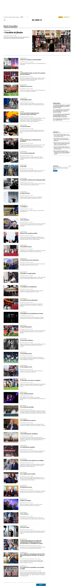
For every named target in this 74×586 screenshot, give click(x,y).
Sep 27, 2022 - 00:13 (37, 545)
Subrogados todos (26, 99)
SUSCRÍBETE (60, 17)
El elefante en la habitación (29, 286)
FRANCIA (21, 138)
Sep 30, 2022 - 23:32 (29, 529)
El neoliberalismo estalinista (29, 433)
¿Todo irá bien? (25, 193)
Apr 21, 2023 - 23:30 (12, 35)
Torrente (23, 166)
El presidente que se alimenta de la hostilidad (30, 140)
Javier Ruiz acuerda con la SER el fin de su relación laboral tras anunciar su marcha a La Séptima (61, 111)
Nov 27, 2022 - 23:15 (29, 409)
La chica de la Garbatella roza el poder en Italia (32, 568)
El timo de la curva (26, 487)
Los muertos (24, 514)
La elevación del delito (27, 407)
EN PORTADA (22, 111)
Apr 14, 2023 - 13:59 (29, 76)
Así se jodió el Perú (26, 367)
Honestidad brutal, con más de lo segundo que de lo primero (32, 74)
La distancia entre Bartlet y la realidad (32, 460)
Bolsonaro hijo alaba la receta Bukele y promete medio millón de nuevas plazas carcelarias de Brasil (61, 106)
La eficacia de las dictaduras (29, 300)
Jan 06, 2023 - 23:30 (29, 289)
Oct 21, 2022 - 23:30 (29, 489)
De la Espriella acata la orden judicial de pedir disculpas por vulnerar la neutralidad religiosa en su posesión (61, 115)
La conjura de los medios (28, 474)
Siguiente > (41, 584)
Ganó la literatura (26, 327)
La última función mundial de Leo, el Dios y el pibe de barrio (61, 119)
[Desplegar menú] (4, 20)
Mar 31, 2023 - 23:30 (29, 102)
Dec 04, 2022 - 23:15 (29, 382)
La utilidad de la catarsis (28, 420)
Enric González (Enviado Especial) (25, 545)
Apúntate (55, 170)
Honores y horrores (26, 86)
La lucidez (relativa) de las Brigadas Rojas (33, 180)
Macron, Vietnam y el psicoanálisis (31, 59)
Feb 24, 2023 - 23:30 (29, 195)
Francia (21, 71)
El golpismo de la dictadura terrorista (32, 313)
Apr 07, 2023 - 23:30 (29, 88)
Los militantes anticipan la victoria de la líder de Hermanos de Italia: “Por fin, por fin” (32, 555)
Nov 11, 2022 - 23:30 (29, 449)
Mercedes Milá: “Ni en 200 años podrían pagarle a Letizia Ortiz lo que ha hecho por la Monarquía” (62, 139)
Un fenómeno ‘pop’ (26, 353)
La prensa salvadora (27, 340)
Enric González (11, 26)
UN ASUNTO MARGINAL (23, 258)
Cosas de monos (25, 126)
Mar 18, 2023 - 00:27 (29, 155)
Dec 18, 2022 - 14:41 (29, 329)
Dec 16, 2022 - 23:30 (29, 342)
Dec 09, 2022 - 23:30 (29, 369)
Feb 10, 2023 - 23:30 (29, 222)
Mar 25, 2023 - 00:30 (29, 128)
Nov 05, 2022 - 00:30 (29, 462)
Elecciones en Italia (23, 539)
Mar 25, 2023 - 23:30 (29, 116)
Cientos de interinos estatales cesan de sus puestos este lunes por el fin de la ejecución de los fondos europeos (62, 147)
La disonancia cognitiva (28, 447)
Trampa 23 (24, 206)
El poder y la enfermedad (28, 273)
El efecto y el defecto (25, 500)
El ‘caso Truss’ (25, 527)
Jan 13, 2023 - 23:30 (29, 275)
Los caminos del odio (27, 393)
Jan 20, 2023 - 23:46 (29, 262)
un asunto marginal (23, 245)
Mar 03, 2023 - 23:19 (29, 182)
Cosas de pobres (24, 220)
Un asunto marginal (7, 30)
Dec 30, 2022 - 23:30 (29, 302)
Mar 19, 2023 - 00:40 (29, 143)
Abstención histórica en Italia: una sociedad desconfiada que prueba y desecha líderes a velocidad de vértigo (31, 542)
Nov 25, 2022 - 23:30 (29, 422)
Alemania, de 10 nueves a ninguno (30, 380)
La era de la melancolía (28, 153)
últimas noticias (56, 103)
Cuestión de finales (14, 32)
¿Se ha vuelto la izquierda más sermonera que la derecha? (29, 114)
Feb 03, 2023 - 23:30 (29, 235)
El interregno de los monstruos (30, 260)
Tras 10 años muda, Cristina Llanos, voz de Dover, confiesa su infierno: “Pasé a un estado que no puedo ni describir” (62, 135)
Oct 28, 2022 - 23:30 (29, 476)
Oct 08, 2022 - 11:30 (29, 516)
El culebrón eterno (26, 246)
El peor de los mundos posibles (28, 233)
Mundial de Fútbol (23, 325)
